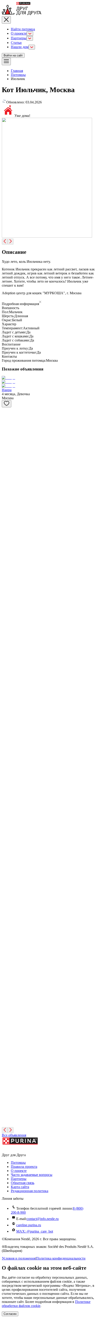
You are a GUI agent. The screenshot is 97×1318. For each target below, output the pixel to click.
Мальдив (9, 646)
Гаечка (7, 741)
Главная (17, 71)
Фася (5, 992)
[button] (48, 302)
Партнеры (18, 38)
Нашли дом (19, 47)
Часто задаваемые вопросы (31, 1175)
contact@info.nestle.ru (43, 1219)
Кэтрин (7, 709)
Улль (5, 457)
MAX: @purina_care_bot (34, 1231)
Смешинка (10, 803)
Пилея (7, 835)
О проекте (19, 33)
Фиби (6, 583)
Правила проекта (24, 1167)
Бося (5, 1114)
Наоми (7, 929)
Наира (7, 390)
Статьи (16, 43)
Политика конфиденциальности (60, 1258)
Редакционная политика (29, 1191)
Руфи (6, 520)
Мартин (8, 772)
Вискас (7, 1020)
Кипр (6, 678)
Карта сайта (20, 1187)
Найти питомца (23, 29)
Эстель (7, 552)
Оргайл (7, 866)
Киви (6, 426)
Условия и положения (18, 1258)
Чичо (6, 961)
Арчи (6, 1051)
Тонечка (8, 1083)
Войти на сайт (13, 55)
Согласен (10, 1314)
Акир (6, 489)
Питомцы (18, 75)
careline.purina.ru (28, 1225)
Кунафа (7, 898)
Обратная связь (22, 1183)
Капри (7, 615)
